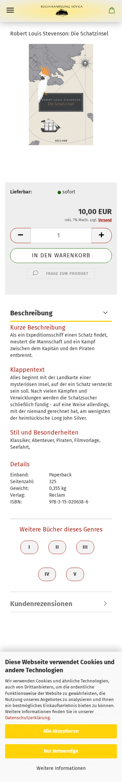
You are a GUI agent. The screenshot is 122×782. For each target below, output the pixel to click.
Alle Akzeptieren (61, 731)
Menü (10, 10)
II (57, 547)
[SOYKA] (61, 11)
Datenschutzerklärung (27, 717)
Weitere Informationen (61, 768)
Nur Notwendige (61, 751)
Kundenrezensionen (41, 604)
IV (47, 574)
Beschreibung (31, 313)
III (85, 547)
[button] (20, 235)
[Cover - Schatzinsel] (61, 94)
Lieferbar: (21, 192)
